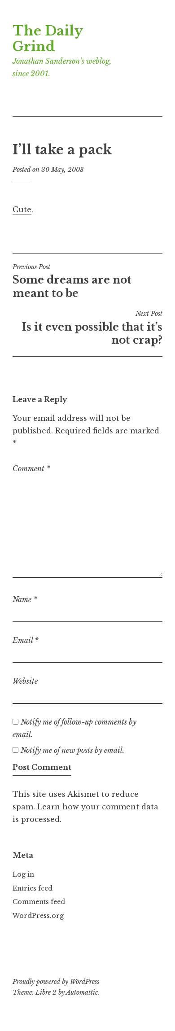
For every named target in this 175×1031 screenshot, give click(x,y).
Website (25, 681)
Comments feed (39, 902)
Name (25, 599)
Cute (22, 209)
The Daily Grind (48, 39)
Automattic (82, 992)
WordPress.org (38, 916)
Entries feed (32, 888)
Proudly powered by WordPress (56, 982)
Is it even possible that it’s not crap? (92, 328)
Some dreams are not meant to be (72, 281)
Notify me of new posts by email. (72, 750)
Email (26, 640)
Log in (23, 874)
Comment (31, 468)
